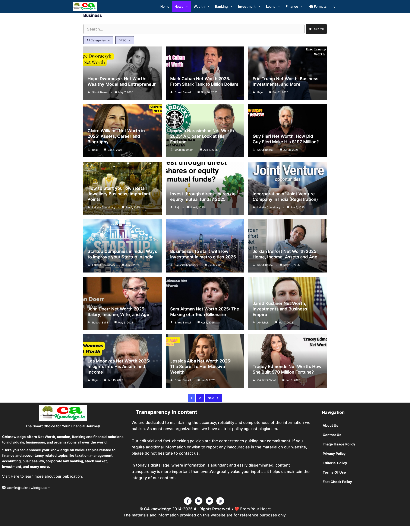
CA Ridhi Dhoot (184, 149)
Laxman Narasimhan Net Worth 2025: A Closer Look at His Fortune (202, 136)
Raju (260, 92)
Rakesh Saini (100, 322)
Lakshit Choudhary (103, 207)
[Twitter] (188, 501)
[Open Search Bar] (333, 6)
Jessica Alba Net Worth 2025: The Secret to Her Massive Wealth (200, 366)
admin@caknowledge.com (28, 488)
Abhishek (263, 322)
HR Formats (318, 6)
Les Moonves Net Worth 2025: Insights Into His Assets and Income (119, 366)
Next (211, 398)
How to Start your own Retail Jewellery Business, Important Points (119, 194)
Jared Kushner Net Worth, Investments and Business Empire (280, 309)
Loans (270, 6)
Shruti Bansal (100, 92)
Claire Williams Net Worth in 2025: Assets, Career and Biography (116, 136)
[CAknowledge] (85, 6)
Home (164, 6)
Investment (247, 6)
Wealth (199, 6)
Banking (221, 6)
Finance (292, 6)
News (178, 6)
